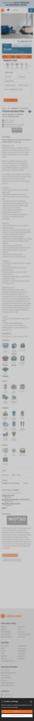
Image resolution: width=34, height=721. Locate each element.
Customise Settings (16, 715)
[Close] (31, 701)
